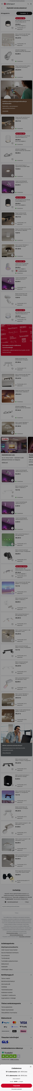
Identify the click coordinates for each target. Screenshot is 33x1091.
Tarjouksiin (16, 1086)
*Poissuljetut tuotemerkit (16, 1089)
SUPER (16, 1081)
